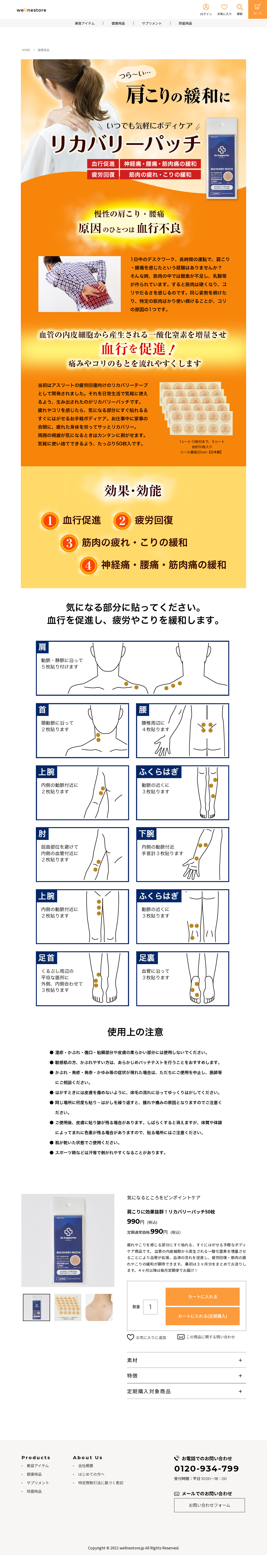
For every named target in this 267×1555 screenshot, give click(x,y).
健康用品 (118, 23)
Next (111, 1240)
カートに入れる (202, 1296)
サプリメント (152, 23)
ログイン (206, 14)
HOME (26, 50)
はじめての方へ (91, 1474)
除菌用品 (185, 23)
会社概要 (85, 1465)
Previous (24, 1240)
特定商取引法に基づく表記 (100, 1482)
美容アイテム (85, 23)
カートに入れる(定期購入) (202, 1316)
